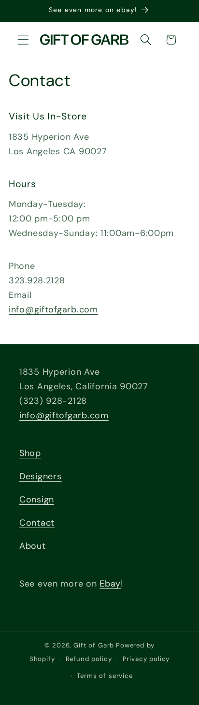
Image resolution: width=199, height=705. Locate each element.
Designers (40, 476)
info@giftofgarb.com (53, 309)
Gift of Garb (93, 645)
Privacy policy (146, 659)
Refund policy (89, 659)
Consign (36, 499)
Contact (37, 523)
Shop (30, 453)
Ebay (110, 583)
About (32, 546)
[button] (23, 40)
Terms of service (104, 676)
